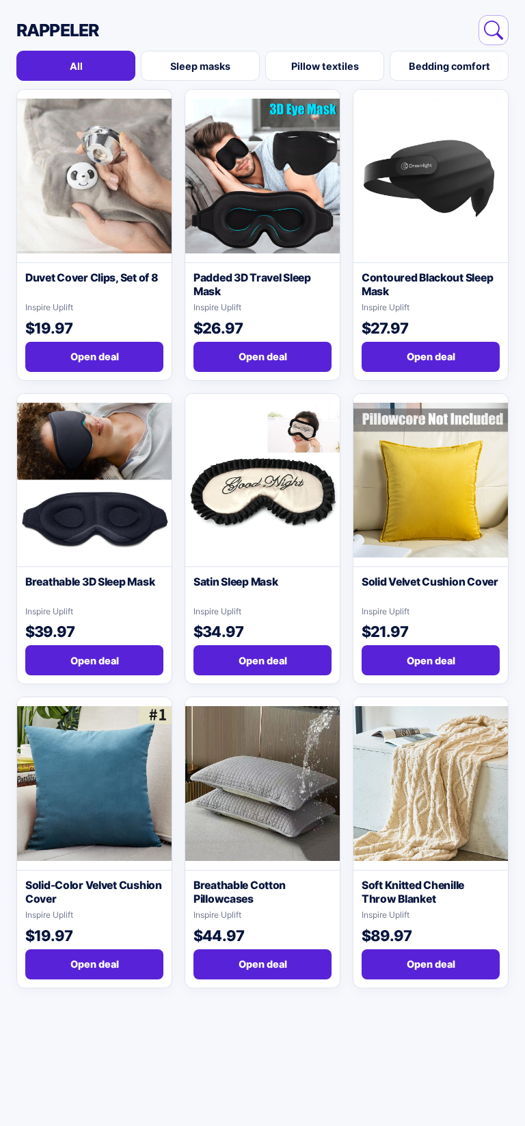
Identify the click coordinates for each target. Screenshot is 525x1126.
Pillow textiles (325, 66)
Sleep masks (200, 66)
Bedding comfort (449, 66)
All (76, 66)
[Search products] (494, 30)
